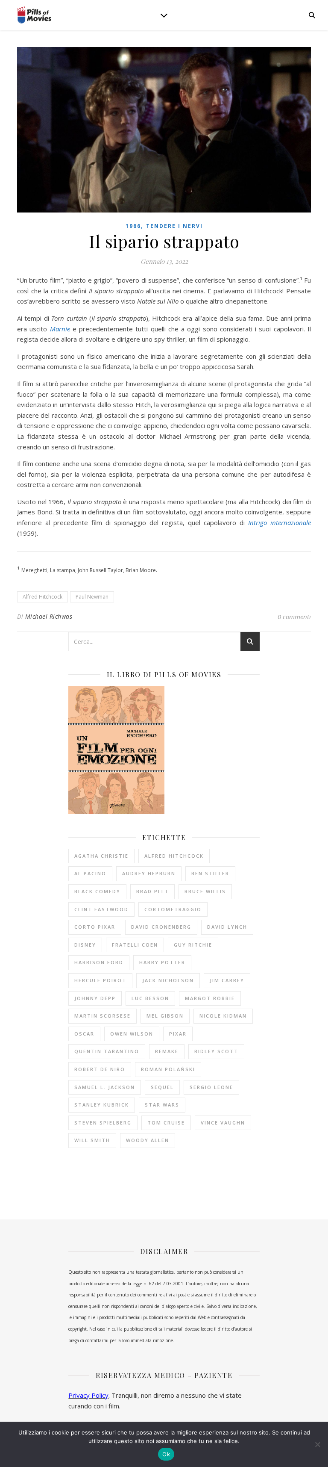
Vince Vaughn (223, 1122)
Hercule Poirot (100, 980)
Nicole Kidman (223, 1015)
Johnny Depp (95, 998)
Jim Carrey (227, 980)
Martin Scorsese (102, 1015)
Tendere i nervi (174, 226)
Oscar (84, 1033)
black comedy (97, 891)
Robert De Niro (99, 1069)
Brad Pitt (152, 891)
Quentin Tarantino (106, 1051)
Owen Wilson (131, 1033)
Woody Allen (147, 1140)
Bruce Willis (205, 891)
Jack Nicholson (168, 980)
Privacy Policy (88, 1395)
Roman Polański (168, 1069)
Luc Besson (150, 998)
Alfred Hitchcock (42, 596)
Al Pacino (90, 873)
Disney (85, 945)
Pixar (178, 1033)
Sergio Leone (211, 1087)
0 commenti (294, 616)
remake (167, 1051)
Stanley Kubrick (101, 1104)
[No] (317, 1444)
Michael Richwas (49, 616)
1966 (133, 226)
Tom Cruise (166, 1122)
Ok (166, 1454)
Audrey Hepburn (149, 873)
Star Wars (162, 1104)
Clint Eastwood (101, 909)
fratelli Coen (135, 945)
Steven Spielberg (103, 1122)
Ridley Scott (216, 1051)
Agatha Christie (101, 856)
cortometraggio (173, 909)
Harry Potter (162, 962)
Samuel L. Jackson (104, 1087)
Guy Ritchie (193, 945)
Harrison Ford (98, 962)
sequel (162, 1087)
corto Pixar (94, 927)
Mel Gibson (165, 1015)
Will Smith (92, 1140)
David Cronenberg (161, 927)
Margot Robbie (210, 998)
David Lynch (227, 927)
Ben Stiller (210, 873)
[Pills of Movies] (34, 15)
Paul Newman (92, 596)
